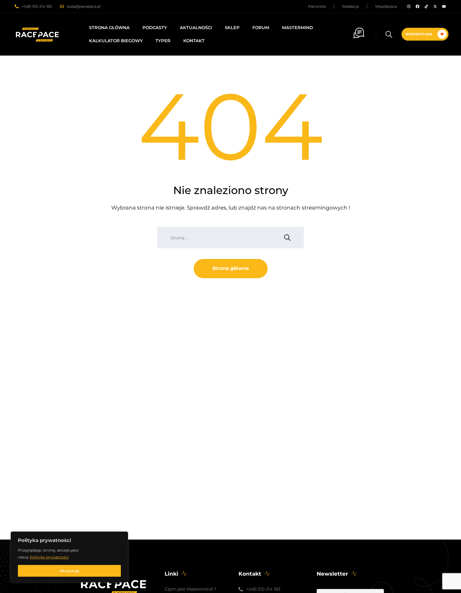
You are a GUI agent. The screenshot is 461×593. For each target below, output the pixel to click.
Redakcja (350, 6)
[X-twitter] (435, 6)
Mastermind (297, 27)
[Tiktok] (426, 6)
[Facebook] (417, 6)
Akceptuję (69, 570)
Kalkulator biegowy (116, 40)
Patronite (317, 6)
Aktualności (196, 27)
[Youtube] (444, 6)
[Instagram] (408, 6)
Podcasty (154, 27)
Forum (260, 27)
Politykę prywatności (49, 557)
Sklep (232, 27)
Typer (163, 40)
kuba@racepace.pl (84, 6)
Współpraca (386, 6)
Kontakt (194, 40)
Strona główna (109, 27)
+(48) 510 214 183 (37, 6)
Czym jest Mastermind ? (190, 589)
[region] (69, 557)
